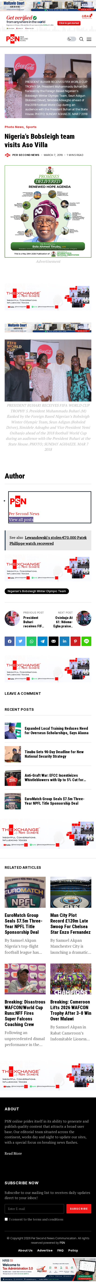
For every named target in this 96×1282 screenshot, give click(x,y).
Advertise (45, 1250)
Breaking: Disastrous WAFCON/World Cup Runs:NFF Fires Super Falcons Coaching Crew (25, 1013)
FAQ (60, 1250)
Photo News (14, 127)
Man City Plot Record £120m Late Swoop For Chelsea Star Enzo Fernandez (70, 923)
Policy (73, 1250)
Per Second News (26, 155)
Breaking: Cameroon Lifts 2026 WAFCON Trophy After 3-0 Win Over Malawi (70, 1010)
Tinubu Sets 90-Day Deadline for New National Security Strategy (54, 754)
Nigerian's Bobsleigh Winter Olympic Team (37, 591)
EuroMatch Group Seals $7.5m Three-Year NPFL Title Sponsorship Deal (54, 801)
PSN (62, 1242)
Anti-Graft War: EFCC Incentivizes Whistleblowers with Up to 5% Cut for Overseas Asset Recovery (54, 780)
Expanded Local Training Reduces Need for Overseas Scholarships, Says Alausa (57, 730)
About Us (25, 1250)
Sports (31, 127)
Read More (13, 1153)
